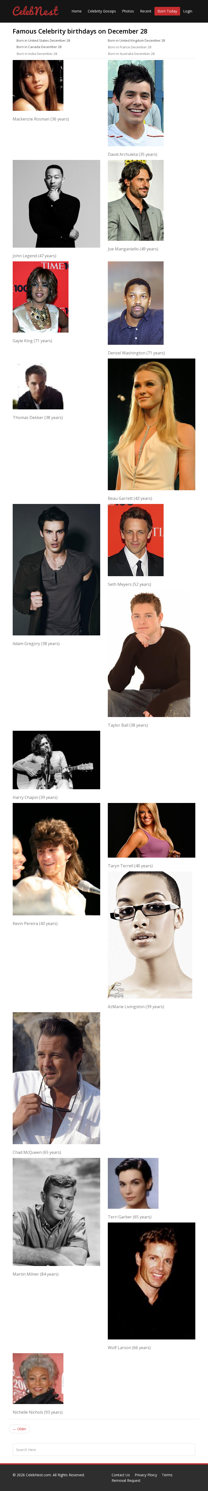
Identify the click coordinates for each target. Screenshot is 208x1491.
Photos (128, 11)
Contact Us (121, 1474)
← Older (19, 1428)
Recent (145, 11)
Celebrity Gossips (102, 11)
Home (77, 11)
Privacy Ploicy (146, 1474)
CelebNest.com (38, 1474)
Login (187, 11)
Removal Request (126, 1480)
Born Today (167, 11)
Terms (167, 1474)
